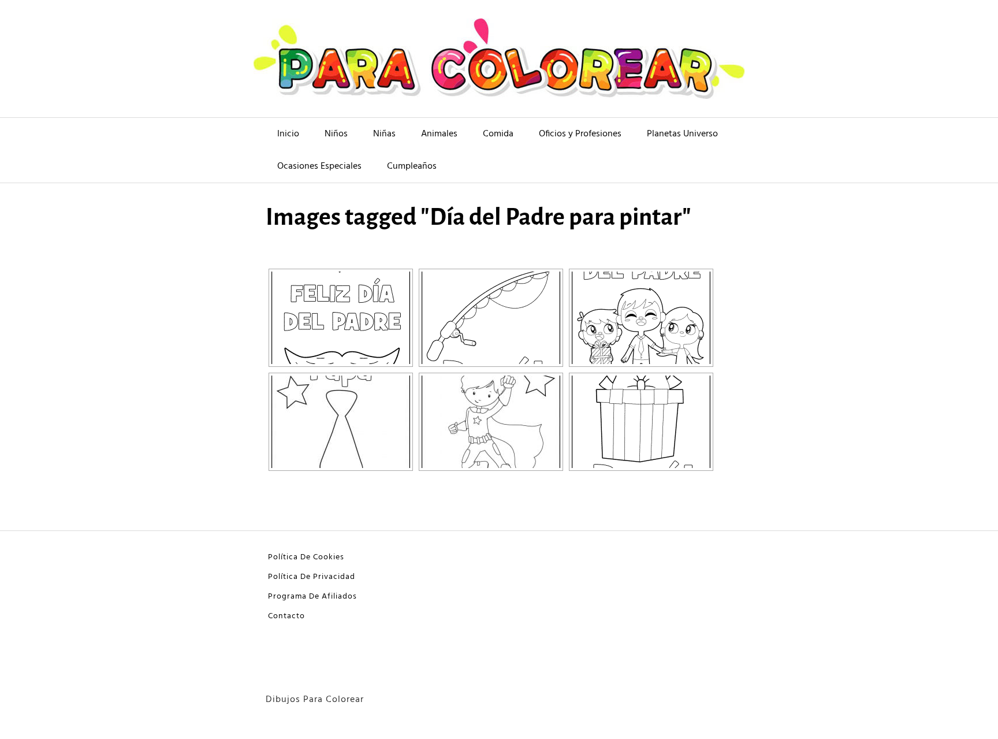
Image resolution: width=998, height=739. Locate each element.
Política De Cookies (306, 557)
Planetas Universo (682, 134)
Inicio (288, 134)
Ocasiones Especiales (319, 166)
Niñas (384, 134)
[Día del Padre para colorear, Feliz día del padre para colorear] (340, 318)
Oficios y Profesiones (580, 134)
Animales (439, 134)
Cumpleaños (412, 166)
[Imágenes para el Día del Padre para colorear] (491, 318)
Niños (336, 134)
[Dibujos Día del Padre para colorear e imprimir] (641, 422)
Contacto (286, 616)
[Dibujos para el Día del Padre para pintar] (641, 318)
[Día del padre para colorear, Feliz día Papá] (340, 422)
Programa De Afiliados (312, 596)
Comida (498, 134)
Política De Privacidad (311, 577)
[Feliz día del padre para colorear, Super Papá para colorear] (491, 422)
